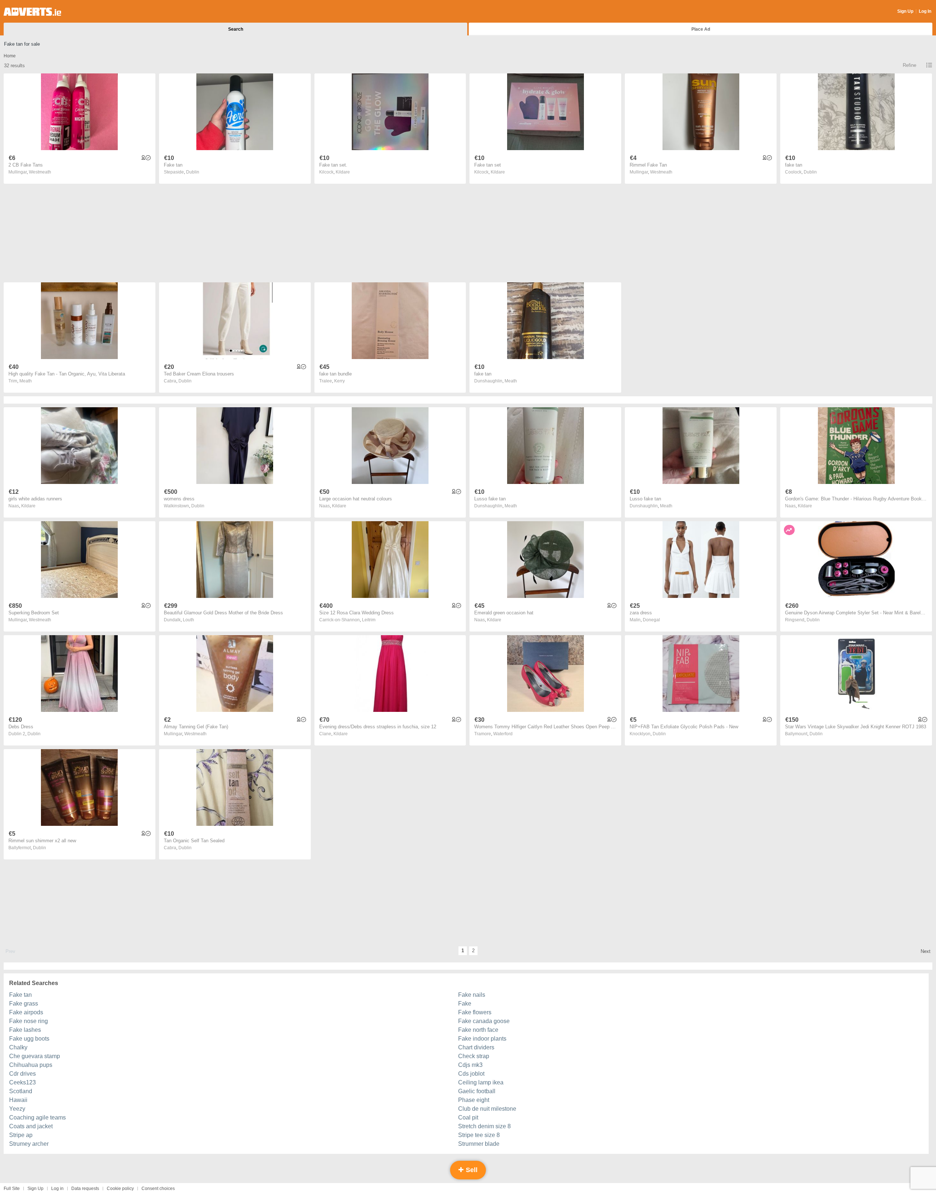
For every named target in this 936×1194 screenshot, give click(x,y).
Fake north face (478, 1030)
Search (235, 29)
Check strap (473, 1056)
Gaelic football (476, 1091)
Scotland (20, 1091)
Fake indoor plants (482, 1038)
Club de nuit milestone (487, 1109)
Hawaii (18, 1100)
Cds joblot (471, 1074)
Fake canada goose (484, 1021)
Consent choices (158, 1188)
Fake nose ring (28, 1021)
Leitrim (368, 619)
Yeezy (17, 1109)
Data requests (85, 1188)
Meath (25, 381)
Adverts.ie (32, 12)
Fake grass (23, 1003)
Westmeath (40, 172)
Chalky (18, 1047)
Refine (909, 65)
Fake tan (20, 995)
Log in (57, 1188)
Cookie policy (120, 1188)
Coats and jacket (31, 1126)
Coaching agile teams (37, 1117)
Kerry (339, 381)
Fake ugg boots (29, 1038)
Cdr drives (22, 1074)
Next (926, 951)
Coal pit (468, 1117)
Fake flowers (474, 1012)
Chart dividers (476, 1047)
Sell (471, 1170)
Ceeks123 (22, 1082)
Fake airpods (26, 1012)
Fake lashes (25, 1030)
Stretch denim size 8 (484, 1126)
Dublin (192, 172)
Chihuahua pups (30, 1065)
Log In (925, 11)
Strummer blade (478, 1144)
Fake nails (471, 995)
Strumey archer (29, 1144)
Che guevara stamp (34, 1056)
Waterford (503, 733)
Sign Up (905, 11)
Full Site (12, 1188)
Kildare (343, 172)
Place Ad (700, 29)
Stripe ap (21, 1135)
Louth (188, 619)
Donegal (651, 619)
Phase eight (473, 1100)
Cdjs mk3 (470, 1065)
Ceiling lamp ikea (480, 1082)
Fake (464, 1003)
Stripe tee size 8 (479, 1135)
